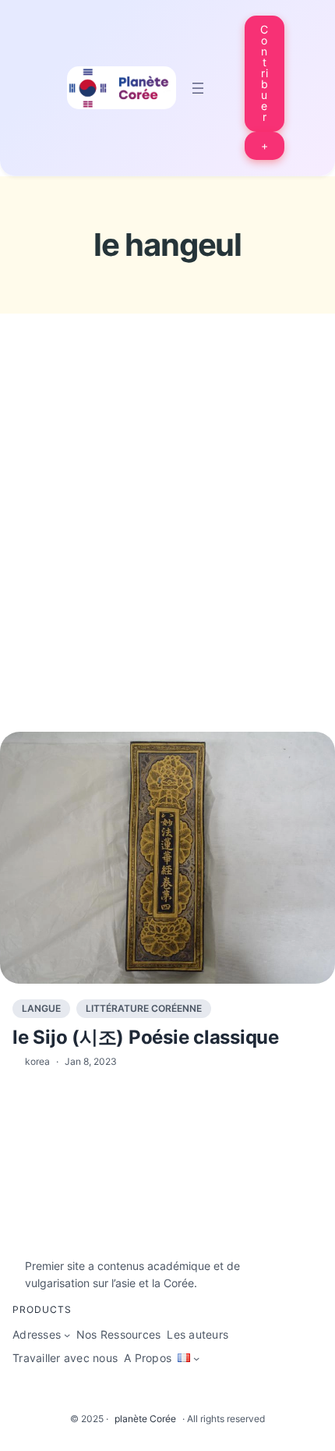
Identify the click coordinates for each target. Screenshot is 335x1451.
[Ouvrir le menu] (198, 88)
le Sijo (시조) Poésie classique (145, 1037)
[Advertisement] (167, 551)
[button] (265, 74)
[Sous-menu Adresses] (67, 1335)
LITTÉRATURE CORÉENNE (144, 1008)
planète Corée (145, 1418)
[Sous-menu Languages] (196, 1358)
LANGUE (41, 1008)
